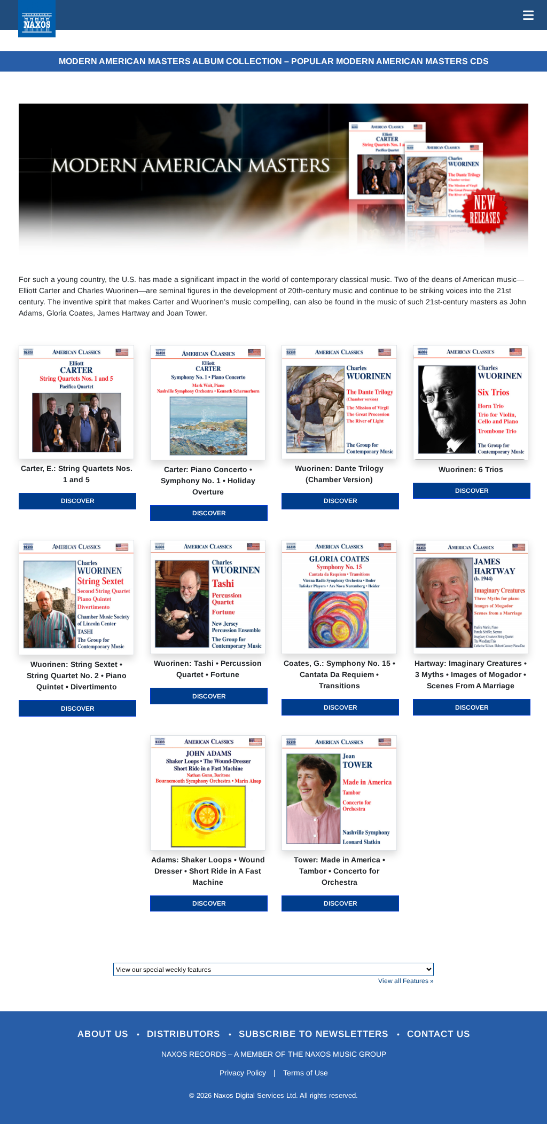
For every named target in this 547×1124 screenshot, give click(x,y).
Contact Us (438, 1034)
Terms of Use (305, 1072)
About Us (104, 1034)
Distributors (185, 1034)
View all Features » (406, 981)
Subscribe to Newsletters (315, 1034)
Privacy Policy (243, 1072)
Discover (78, 501)
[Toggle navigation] (526, 15)
